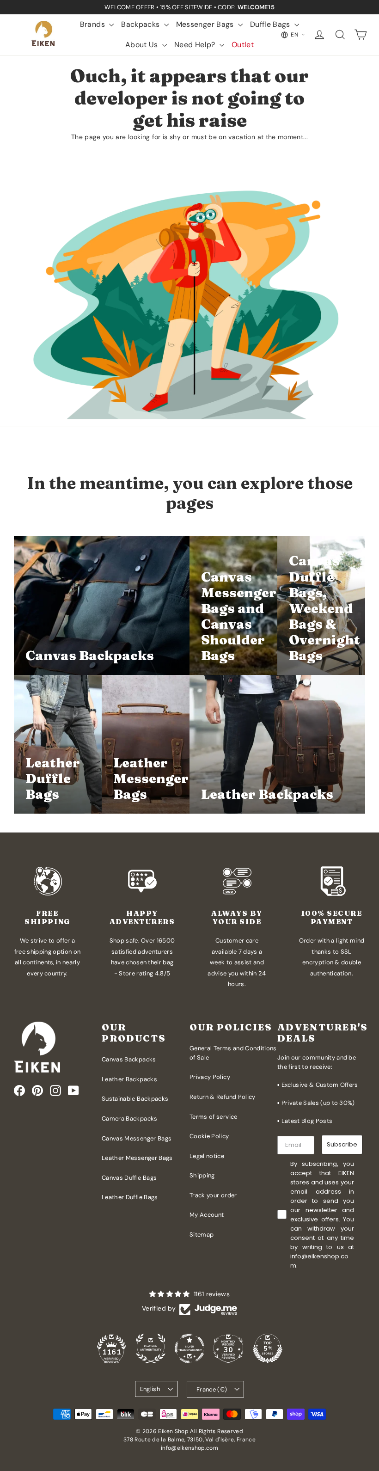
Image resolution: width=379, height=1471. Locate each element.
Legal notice (207, 1156)
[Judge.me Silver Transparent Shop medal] (189, 1348)
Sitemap (202, 1234)
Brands (93, 24)
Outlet (243, 44)
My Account (207, 1215)
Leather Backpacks (129, 1079)
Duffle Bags (271, 24)
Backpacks (141, 24)
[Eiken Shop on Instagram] (55, 1090)
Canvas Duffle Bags (129, 1178)
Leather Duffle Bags (130, 1197)
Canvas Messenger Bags (136, 1138)
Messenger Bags (206, 24)
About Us (142, 44)
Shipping (202, 1175)
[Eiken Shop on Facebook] (19, 1090)
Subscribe (342, 1144)
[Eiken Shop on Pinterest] (37, 1090)
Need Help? (195, 44)
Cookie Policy (209, 1136)
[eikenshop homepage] (44, 35)
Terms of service (214, 1117)
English (150, 1389)
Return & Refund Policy (223, 1097)
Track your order (213, 1195)
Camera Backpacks (130, 1118)
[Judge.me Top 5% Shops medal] (267, 1348)
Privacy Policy (210, 1077)
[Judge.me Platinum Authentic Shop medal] (150, 1348)
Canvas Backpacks (129, 1059)
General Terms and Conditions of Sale (233, 1052)
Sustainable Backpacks (135, 1099)
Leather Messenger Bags (137, 1158)
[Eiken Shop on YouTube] (73, 1090)
